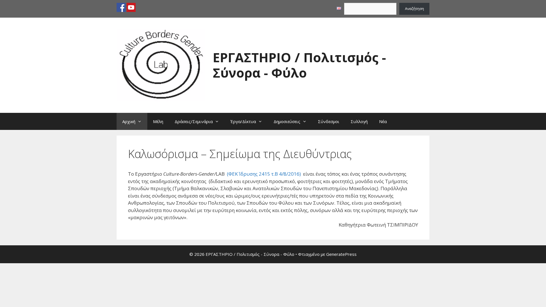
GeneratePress (341, 254)
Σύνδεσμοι (328, 121)
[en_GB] (339, 8)
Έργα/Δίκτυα (243, 121)
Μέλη (158, 121)
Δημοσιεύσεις (287, 121)
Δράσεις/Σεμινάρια (194, 121)
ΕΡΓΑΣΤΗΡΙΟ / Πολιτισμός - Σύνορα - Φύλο (299, 65)
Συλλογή (359, 121)
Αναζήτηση (414, 8)
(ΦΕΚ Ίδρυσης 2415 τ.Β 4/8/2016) (264, 174)
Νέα (383, 121)
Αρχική (128, 121)
